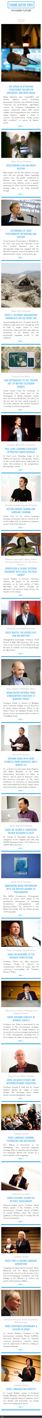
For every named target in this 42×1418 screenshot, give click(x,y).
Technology (33, 505)
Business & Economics (12, 1320)
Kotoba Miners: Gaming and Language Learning (21, 510)
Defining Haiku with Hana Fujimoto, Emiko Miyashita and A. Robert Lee (21, 762)
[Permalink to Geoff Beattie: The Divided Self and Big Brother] (21, 613)
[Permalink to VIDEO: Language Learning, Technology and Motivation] (21, 1117)
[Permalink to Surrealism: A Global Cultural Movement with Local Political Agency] (21, 544)
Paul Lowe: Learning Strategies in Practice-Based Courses (21, 450)
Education (10, 445)
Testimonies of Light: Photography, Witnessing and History (21, 234)
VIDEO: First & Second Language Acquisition (21, 1262)
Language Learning (20, 505)
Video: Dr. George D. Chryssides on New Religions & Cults (21, 831)
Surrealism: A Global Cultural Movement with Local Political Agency (21, 571)
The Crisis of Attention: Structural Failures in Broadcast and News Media (21, 90)
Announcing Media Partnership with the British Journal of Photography (21, 889)
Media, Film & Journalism (21, 161)
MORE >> (21, 126)
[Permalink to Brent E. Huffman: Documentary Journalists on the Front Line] (21, 285)
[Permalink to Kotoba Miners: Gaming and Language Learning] (21, 488)
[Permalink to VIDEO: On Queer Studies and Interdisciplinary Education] (21, 1059)
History (27, 559)
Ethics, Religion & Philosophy (17, 689)
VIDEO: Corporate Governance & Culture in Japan (21, 1327)
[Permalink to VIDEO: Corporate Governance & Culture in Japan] (21, 1303)
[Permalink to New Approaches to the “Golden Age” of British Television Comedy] (21, 360)
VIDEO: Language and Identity (21, 1389)
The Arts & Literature (21, 755)
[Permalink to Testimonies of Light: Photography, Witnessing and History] (21, 213)
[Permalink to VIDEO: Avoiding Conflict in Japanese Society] (21, 994)
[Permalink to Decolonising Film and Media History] (21, 145)
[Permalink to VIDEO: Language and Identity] (21, 1368)
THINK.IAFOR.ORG (21, 4)
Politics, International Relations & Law (21, 950)
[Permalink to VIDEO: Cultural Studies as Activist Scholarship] (21, 1177)
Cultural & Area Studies (21, 376)
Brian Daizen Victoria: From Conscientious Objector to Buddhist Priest (21, 696)
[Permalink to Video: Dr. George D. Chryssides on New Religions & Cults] (21, 809)
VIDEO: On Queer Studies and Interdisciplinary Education (21, 1081)
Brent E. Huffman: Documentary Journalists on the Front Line (21, 316)
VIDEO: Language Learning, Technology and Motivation (21, 1139)
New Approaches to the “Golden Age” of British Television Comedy (21, 383)
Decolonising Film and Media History (21, 166)
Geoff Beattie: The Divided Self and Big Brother (20, 634)
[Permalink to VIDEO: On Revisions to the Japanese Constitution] (21, 934)
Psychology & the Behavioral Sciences (21, 629)
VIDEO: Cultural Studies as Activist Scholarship (21, 1199)
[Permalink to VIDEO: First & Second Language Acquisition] (21, 1240)
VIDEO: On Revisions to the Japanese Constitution (21, 955)
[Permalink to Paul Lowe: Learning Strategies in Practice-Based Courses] (21, 428)
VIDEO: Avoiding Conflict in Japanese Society (21, 1018)
